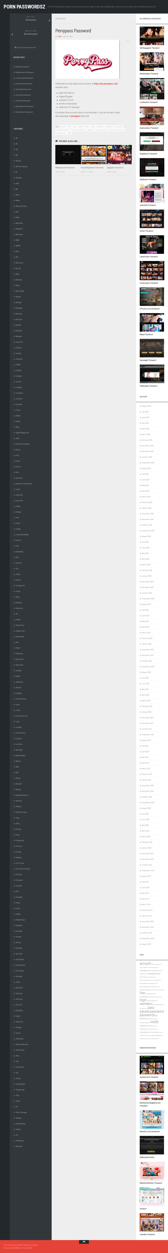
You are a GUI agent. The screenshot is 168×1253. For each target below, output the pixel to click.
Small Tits (19, 988)
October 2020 (147, 797)
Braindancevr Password (24, 106)
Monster (19, 784)
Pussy (18, 908)
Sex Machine (20, 965)
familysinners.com (159, 990)
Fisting (18, 529)
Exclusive (19, 478)
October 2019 (147, 865)
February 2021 (147, 774)
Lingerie (19, 738)
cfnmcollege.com (144, 977)
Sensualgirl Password (148, 360)
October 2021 (147, 729)
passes (93, 127)
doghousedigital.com (145, 987)
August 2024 (146, 536)
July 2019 (145, 882)
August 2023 (146, 604)
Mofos (18, 778)
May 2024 (145, 553)
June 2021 (145, 751)
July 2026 (145, 412)
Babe (18, 217)
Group (18, 591)
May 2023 (145, 621)
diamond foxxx (157, 980)
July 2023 (145, 610)
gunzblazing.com (145, 997)
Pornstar (19, 886)
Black (18, 285)
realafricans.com (152, 1019)
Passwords (60, 18)
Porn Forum (20, 863)
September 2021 (148, 735)
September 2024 (148, 531)
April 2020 (145, 831)
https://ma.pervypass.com (106, 83)
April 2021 (145, 763)
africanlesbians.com (145, 967)
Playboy (18, 857)
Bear (17, 251)
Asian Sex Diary (21, 206)
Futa (17, 546)
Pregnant (19, 897)
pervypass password (102, 130)
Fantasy (18, 512)
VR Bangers (20, 1141)
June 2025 (145, 480)
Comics (18, 382)
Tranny (18, 1078)
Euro (17, 472)
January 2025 (146, 508)
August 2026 (146, 406)
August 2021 (146, 740)
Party (17, 835)
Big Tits (18, 268)
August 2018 (146, 944)
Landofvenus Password (149, 257)
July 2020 (145, 814)
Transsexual (20, 1090)
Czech (18, 410)
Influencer (19, 653)
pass (87, 127)
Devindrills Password (23, 89)
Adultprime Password (148, 179)
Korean (18, 687)
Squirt (18, 1016)
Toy (17, 1073)
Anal (17, 183)
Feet (17, 518)
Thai (17, 1061)
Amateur (19, 178)
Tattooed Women (22, 1044)
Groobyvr (143, 1209)
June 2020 (145, 819)
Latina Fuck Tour (22, 716)
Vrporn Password (146, 231)
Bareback (19, 234)
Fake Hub (19, 495)
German (19, 563)
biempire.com (155, 967)
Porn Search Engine (23, 869)
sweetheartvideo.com (156, 1035)
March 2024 (146, 565)
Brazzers (19, 319)
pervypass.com (60, 133)
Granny (18, 580)
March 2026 (146, 434)
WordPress (17, 1248)
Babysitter (19, 223)
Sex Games (20, 959)
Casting (18, 353)
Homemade (20, 636)
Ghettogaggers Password (149, 48)
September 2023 (148, 599)
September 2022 (148, 667)
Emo (17, 455)
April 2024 (145, 559)
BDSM (18, 246)
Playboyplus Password (148, 386)
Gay (17, 557)
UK (17, 1107)
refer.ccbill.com (144, 1026)
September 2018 (148, 938)
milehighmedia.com (158, 1004)
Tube (17, 1095)
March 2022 (146, 701)
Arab (17, 195)
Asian (18, 200)
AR (17, 189)
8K (17, 155)
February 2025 (147, 502)
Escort (18, 467)
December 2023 (148, 582)
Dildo (17, 438)
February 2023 (147, 638)
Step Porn (19, 1022)
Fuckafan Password (147, 1234)
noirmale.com (143, 1008)
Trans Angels (20, 1084)
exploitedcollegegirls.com (146, 990)
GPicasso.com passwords (150, 309)
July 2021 (145, 746)
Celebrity (19, 359)
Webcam (19, 1146)
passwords (109, 127)
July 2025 (145, 474)
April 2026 (145, 429)
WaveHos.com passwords (150, 1131)
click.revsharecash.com (146, 980)
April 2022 (145, 695)
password (101, 127)
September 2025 (148, 463)
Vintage (18, 1118)
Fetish (18, 523)
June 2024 (145, 548)
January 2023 (146, 644)
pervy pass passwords (78, 130)
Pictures (19, 846)
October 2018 (147, 933)
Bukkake (19, 336)
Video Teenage (21, 1112)
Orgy (17, 818)
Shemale (19, 976)
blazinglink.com (145, 970)
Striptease (19, 1039)
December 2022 (148, 650)
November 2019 (147, 859)
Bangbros (19, 229)
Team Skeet (20, 1050)
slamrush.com (154, 1029)
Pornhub (19, 874)
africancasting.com (156, 964)
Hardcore (19, 608)
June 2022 (145, 684)
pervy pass (118, 127)
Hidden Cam (20, 631)
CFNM (18, 365)
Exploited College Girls (24, 484)
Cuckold (19, 399)
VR (17, 1135)
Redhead (19, 925)
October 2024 (147, 525)
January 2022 (146, 712)
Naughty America (22, 795)
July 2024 (145, 542)
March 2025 (146, 497)
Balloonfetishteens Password (151, 1183)
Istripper (19, 670)
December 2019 (148, 853)
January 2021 (146, 780)
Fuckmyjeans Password (149, 283)
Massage (19, 750)
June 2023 (145, 616)
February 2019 (147, 910)
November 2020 (147, 791)
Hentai (18, 619)
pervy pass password (62, 130)
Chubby (18, 370)
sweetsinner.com (144, 1038)
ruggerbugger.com (145, 1029)
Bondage (19, 308)
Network (19, 801)
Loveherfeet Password (148, 102)
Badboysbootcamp (147, 1157)
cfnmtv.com (152, 977)
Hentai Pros (20, 625)
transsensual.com (154, 1038)
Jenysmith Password (148, 205)
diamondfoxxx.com (153, 983)
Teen (17, 1056)
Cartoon (19, 348)
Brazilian (19, 314)
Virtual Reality (20, 1124)
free (69, 127)
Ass (17, 212)
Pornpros (19, 880)
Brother (18, 325)
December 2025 (148, 446)
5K (17, 149)
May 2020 (145, 825)
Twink (18, 1101)
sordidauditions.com (156, 1032)
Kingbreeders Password (25, 72)
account (63, 127)
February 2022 (147, 706)
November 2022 (147, 655)
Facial (18, 489)
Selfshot (19, 948)
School (18, 942)
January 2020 (146, 848)
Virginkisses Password (148, 154)
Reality (18, 914)
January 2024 (146, 576)
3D (17, 138)
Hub (17, 642)
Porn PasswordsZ (24, 7)
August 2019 (146, 876)
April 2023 (145, 627)
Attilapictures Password (65, 167)
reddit (69, 133)
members (81, 127)
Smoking (19, 993)
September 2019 (148, 870)
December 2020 (148, 785)
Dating (18, 421)
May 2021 (145, 757)
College (19, 376)
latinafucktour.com (157, 997)
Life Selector (20, 733)
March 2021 (146, 768)
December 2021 (148, 718)
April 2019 (145, 899)
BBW (17, 240)
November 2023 (147, 587)
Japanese (19, 682)
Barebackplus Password (149, 74)
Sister (18, 982)
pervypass (76, 116)
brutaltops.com (144, 974)
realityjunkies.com (145, 1022)
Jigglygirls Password (115, 167)
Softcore (19, 999)
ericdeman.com (155, 987)
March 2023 (146, 633)
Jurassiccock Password (149, 1077)
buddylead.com (154, 974)
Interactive (19, 659)
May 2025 (145, 485)
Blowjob (19, 302)
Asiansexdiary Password (149, 128)
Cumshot (19, 404)
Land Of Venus (21, 699)
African (18, 161)
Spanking (19, 1010)
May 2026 (145, 423)
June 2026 (145, 417)
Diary (17, 427)
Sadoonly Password (23, 101)
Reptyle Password (22, 67)
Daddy (18, 416)
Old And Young (21, 812)
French (18, 540)
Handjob (19, 603)
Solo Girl (19, 1005)
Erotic (18, 461)
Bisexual (19, 280)
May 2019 (145, 893)
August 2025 (146, 468)
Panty (18, 823)
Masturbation (20, 755)
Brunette (19, 331)
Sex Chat (19, 954)
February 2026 (147, 440)
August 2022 (146, 672)
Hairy (17, 597)
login (59, 37)
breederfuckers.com (157, 971)
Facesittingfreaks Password (92, 167)
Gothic (18, 574)
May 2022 (145, 689)
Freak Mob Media (22, 535)
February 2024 (147, 570)
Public (18, 903)
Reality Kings (20, 920)
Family (18, 506)
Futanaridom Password (24, 112)
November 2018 (147, 927)
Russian (18, 937)
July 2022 (145, 678)
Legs (17, 721)
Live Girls (19, 744)
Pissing (18, 852)
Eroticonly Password (23, 95)
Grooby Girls (20, 586)
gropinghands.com (150, 994)
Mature (18, 761)
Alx (31, 1248)
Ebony (18, 450)
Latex (18, 704)
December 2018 (148, 921)
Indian (18, 648)
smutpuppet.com (145, 1032)
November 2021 (147, 723)
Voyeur (18, 1129)
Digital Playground (22, 433)
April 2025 (145, 491)
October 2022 (147, 661)
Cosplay (19, 387)
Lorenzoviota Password (24, 78)
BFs (17, 257)
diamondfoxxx (143, 983)
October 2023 (147, 593)
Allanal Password (146, 334)
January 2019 (146, 916)
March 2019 (146, 904)
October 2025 (147, 457)
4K (17, 144)
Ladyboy (19, 693)
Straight (19, 1027)
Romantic (19, 931)
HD (17, 614)
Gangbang (19, 552)
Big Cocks (19, 263)
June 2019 (145, 887)
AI (16, 172)
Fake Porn (19, 501)
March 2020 (146, 836)
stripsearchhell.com (145, 1035)
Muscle (18, 789)
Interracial (19, 665)
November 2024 (147, 519)
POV (17, 891)
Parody (18, 829)
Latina (18, 710)
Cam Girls (19, 342)
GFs (17, 569)
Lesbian (19, 727)
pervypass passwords (117, 130)
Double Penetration (23, 444)
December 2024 (148, 514)
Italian (18, 676)
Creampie (19, 393)
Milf (17, 772)
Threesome (20, 1067)
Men (17, 767)
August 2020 (146, 808)
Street (18, 1033)
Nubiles (18, 806)
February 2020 (147, 842)
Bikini (18, 274)
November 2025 (147, 451)
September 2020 (148, 802)
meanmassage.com (152, 1001)
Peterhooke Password (24, 84)
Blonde (18, 297)
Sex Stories (20, 971)
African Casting (21, 166)
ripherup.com (153, 1026)
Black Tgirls (20, 291)
